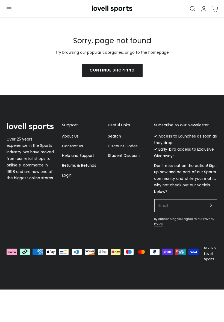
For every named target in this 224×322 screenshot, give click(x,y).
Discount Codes (123, 146)
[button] (9, 9)
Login (67, 175)
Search (114, 136)
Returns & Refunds (79, 165)
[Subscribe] (210, 205)
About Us (70, 136)
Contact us (72, 146)
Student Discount (124, 156)
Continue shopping (112, 70)
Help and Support (78, 156)
